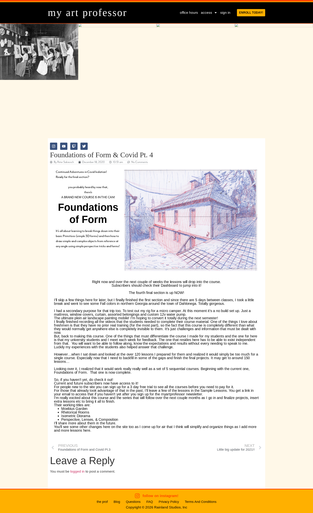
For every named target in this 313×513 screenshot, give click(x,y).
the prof (102, 502)
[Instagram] (53, 146)
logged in (77, 471)
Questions (133, 502)
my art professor (87, 12)
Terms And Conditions (200, 502)
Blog (117, 502)
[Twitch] (74, 146)
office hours (189, 12)
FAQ (149, 502)
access (206, 12)
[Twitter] (84, 146)
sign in (225, 12)
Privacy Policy (169, 502)
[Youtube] (63, 146)
